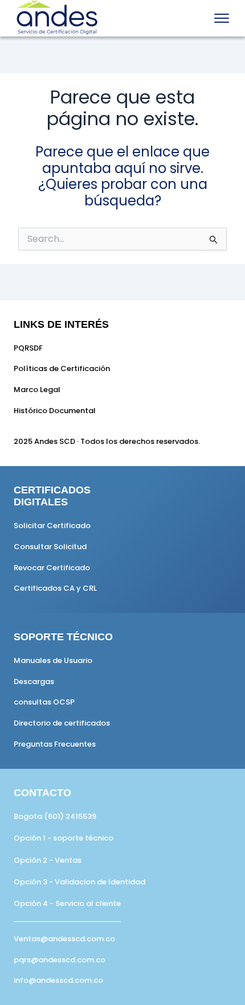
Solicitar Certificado (52, 525)
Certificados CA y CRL (55, 588)
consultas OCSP (44, 702)
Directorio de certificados (62, 723)
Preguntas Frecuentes (55, 744)
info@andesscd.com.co (58, 980)
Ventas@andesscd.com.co (64, 938)
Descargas (34, 681)
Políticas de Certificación (62, 368)
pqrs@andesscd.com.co (59, 959)
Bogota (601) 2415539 (55, 816)
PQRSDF (28, 348)
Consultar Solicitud (50, 546)
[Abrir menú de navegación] (222, 18)
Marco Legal (37, 389)
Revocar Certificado (52, 567)
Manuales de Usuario (53, 660)
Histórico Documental (55, 410)
